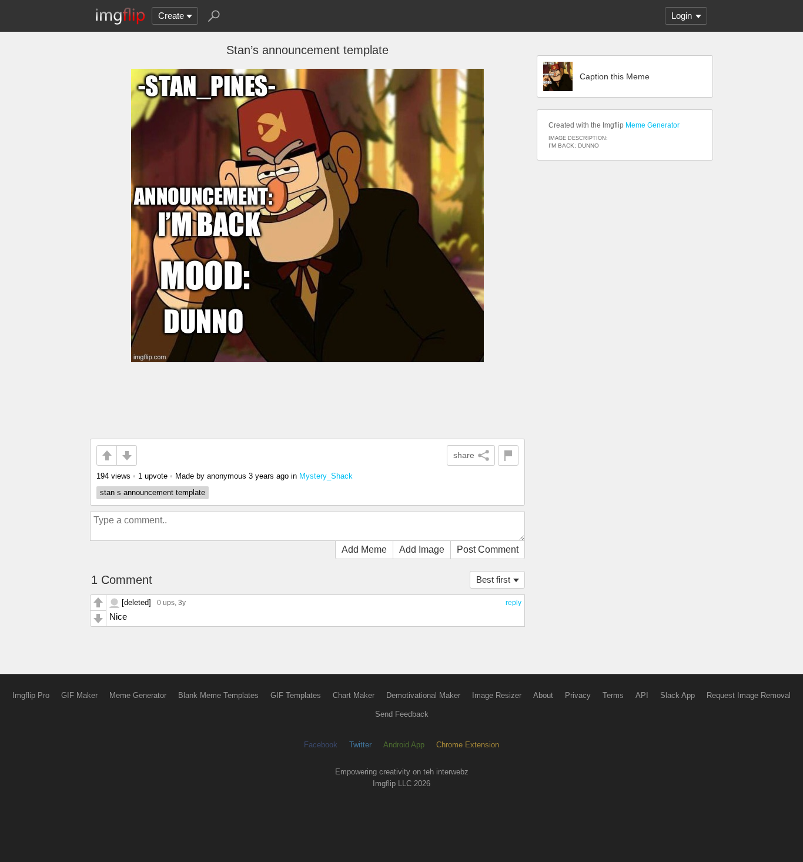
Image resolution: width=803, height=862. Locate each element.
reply (513, 603)
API (641, 695)
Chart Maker (353, 695)
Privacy (578, 695)
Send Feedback (402, 714)
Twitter (360, 744)
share (463, 455)
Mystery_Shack (326, 476)
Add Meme (364, 549)
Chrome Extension (467, 744)
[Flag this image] (508, 455)
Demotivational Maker (423, 695)
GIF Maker (79, 695)
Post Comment (487, 549)
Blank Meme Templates (218, 695)
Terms (613, 695)
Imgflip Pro (30, 695)
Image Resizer (496, 695)
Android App (403, 744)
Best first (493, 579)
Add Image (421, 549)
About (543, 695)
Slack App (677, 695)
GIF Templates (295, 695)
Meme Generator (652, 125)
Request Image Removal (749, 695)
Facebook (320, 744)
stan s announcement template (152, 492)
